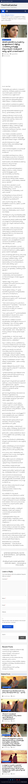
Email (3, 605)
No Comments (7, 55)
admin (13, 696)
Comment (5, 579)
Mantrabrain (24, 782)
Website (4, 612)
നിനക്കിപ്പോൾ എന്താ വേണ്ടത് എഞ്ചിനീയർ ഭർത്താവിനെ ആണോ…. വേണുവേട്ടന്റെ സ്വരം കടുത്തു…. (13, 563)
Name (4, 598)
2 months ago (7, 696)
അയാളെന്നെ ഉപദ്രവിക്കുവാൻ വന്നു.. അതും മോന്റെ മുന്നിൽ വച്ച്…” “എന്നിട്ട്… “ (14, 692)
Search (3, 634)
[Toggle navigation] (7, 11)
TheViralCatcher (9, 5)
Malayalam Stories (7, 39)
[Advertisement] (14, 72)
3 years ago (6, 54)
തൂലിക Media (14, 54)
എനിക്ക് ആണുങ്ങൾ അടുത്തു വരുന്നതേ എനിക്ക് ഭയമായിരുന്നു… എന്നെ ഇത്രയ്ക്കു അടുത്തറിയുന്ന (14, 554)
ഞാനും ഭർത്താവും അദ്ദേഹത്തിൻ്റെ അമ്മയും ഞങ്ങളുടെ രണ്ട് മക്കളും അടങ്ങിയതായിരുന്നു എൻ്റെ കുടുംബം (13, 663)
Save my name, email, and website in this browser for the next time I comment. (14, 621)
